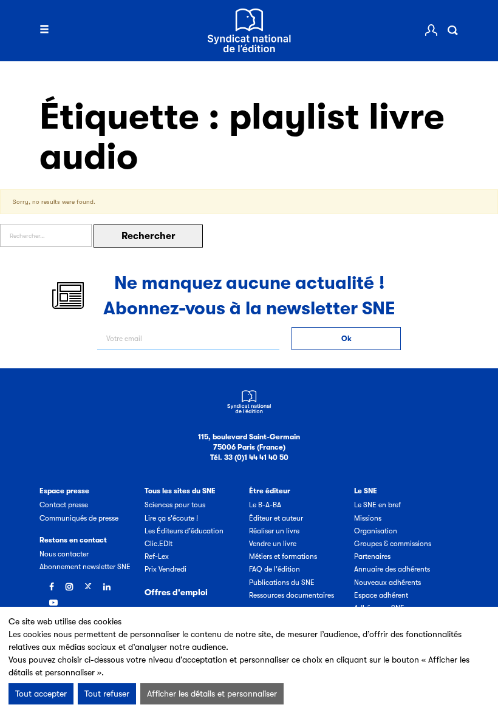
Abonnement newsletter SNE (85, 566)
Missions (367, 518)
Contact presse (63, 505)
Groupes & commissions (392, 543)
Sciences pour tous (175, 505)
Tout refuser (106, 693)
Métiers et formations (283, 556)
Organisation (375, 531)
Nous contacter (64, 554)
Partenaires (372, 556)
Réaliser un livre (274, 531)
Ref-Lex (157, 556)
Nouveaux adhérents (387, 582)
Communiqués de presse (78, 518)
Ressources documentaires (291, 595)
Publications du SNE (282, 582)
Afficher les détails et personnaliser (212, 693)
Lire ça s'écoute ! (171, 518)
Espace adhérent (381, 595)
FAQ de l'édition (274, 569)
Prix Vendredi (165, 569)
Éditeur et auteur (276, 518)
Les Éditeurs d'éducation (184, 531)
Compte (431, 30)
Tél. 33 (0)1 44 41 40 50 (249, 457)
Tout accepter (41, 693)
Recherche (452, 30)
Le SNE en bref (377, 505)
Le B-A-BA (265, 505)
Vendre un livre (272, 543)
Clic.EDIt (158, 543)
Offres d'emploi (176, 592)
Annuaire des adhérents (392, 569)
